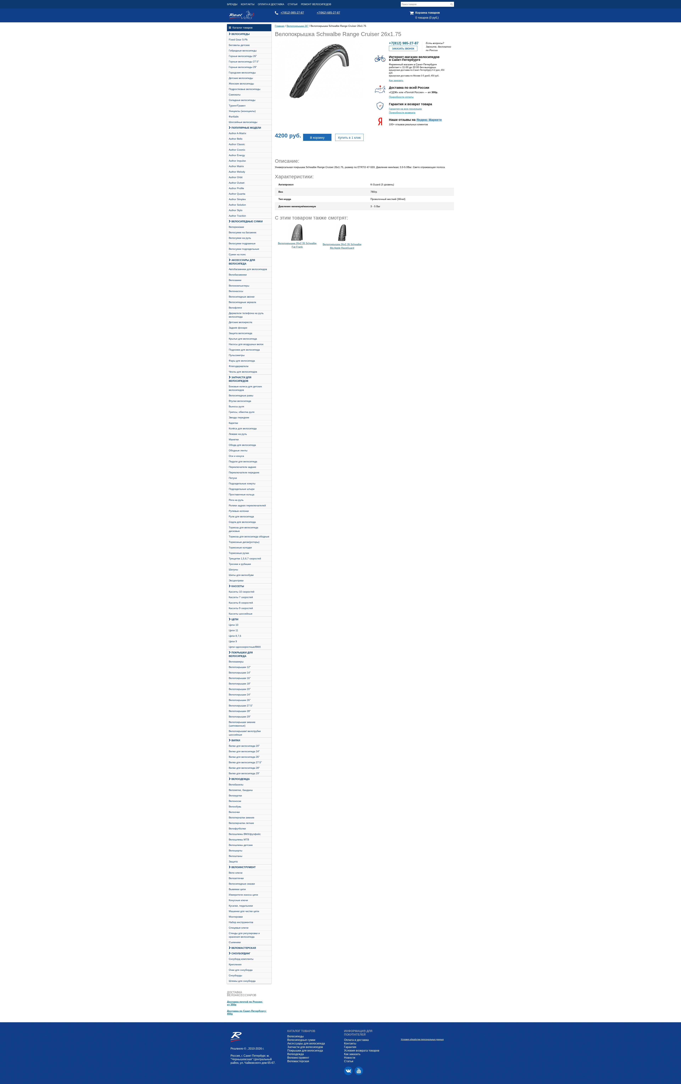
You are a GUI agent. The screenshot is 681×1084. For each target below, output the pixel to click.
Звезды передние (239, 417)
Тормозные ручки (239, 553)
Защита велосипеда (240, 333)
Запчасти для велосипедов (240, 379)
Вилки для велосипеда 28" (244, 767)
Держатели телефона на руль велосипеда (246, 315)
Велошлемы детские (241, 845)
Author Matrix (236, 166)
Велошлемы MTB (239, 839)
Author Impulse (237, 160)
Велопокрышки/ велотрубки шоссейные (245, 733)
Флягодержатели (238, 366)
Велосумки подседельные (244, 248)
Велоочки (234, 812)
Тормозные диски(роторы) (244, 542)
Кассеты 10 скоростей (241, 591)
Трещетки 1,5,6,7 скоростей (245, 558)
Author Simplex (237, 199)
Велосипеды (240, 34)
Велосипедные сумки (247, 221)
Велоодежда (240, 779)
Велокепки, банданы (241, 790)
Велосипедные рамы (241, 395)
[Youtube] (359, 1071)
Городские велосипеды (242, 72)
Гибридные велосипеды (243, 50)
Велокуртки (235, 795)
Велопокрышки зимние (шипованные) (242, 724)
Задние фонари (238, 327)
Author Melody (237, 171)
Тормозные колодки (240, 547)
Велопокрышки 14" (240, 672)
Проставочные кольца (241, 494)
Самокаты (234, 94)
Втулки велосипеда (240, 401)
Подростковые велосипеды (244, 89)
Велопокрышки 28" (240, 711)
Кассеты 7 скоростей (241, 597)
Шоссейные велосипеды (243, 122)
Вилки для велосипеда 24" (244, 751)
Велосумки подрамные (242, 243)
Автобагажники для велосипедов (248, 269)
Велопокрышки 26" (240, 700)
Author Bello (235, 138)
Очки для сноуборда (241, 970)
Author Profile (236, 188)
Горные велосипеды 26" (243, 56)
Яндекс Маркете (429, 120)
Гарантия (350, 1047)
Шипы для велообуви (241, 575)
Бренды (232, 4)
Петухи (233, 478)
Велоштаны (235, 856)
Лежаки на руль (238, 434)
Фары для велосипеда (242, 360)
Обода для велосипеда (242, 445)
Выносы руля (236, 406)
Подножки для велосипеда (244, 349)
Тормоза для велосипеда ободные (249, 536)
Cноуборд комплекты (241, 959)
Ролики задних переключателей (247, 505)
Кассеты (237, 586)
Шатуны (233, 569)
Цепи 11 (233, 630)
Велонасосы (236, 291)
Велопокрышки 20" (240, 689)
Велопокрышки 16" (240, 678)
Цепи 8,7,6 (235, 635)
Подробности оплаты (401, 96)
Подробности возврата (402, 112)
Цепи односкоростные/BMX (245, 646)
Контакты (247, 4)
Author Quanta (237, 193)
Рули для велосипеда (241, 516)
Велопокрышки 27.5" (241, 705)
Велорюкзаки (236, 226)
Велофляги (235, 307)
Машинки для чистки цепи (244, 911)
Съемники (235, 942)
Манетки (234, 439)
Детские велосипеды (241, 78)
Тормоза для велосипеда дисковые (243, 529)
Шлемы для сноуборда (242, 981)
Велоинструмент (243, 867)
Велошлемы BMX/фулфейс (245, 834)
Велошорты (235, 850)
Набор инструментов (241, 922)
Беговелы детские (239, 45)
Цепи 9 (233, 641)
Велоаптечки (236, 878)
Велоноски (235, 801)
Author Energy (237, 155)
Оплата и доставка (271, 4)
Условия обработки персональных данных (422, 1039)
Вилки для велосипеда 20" (244, 745)
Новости (349, 1057)
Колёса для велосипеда (243, 428)
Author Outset (236, 182)
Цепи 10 (233, 624)
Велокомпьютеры (239, 285)
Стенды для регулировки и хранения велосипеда (244, 935)
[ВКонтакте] (348, 1071)
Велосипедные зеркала (242, 302)
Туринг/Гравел (237, 105)
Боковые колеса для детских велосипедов (245, 388)
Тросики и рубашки (240, 564)
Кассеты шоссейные (240, 613)
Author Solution (237, 204)
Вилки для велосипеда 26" (244, 756)
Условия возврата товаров (361, 1050)
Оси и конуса (236, 456)
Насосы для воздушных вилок (246, 344)
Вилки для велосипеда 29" (244, 773)
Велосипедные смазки (242, 883)
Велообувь (235, 806)
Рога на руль (236, 500)
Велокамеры (236, 661)
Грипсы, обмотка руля (241, 412)
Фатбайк (234, 116)
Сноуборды (235, 975)
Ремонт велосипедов (316, 4)
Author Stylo (235, 210)
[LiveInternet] (403, 1033)
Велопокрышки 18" (240, 683)
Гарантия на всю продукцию (405, 108)
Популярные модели (246, 127)
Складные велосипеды (242, 100)
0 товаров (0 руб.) (427, 17)
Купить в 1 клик (349, 137)
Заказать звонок (403, 48)
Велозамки (235, 280)
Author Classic (237, 144)
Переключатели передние (244, 472)
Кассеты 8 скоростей (241, 602)
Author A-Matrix (237, 133)
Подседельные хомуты (242, 483)
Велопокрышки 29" (240, 716)
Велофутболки (237, 828)
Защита (233, 861)
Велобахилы (236, 784)
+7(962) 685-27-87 (328, 12)
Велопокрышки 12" (240, 667)
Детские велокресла (240, 322)
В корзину (317, 137)
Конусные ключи (238, 900)
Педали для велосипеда (243, 461)
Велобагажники (238, 274)
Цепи (234, 619)
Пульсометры (237, 355)
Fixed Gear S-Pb (238, 39)
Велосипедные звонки (241, 296)
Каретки (233, 423)
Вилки (235, 740)
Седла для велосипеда (242, 522)
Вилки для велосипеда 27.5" (245, 762)
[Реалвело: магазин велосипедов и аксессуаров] (241, 18)
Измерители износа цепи (243, 894)
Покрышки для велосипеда (241, 654)
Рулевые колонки (239, 511)
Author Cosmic (237, 149)
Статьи (292, 4)
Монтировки (236, 916)
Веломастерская (243, 948)
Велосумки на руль (240, 237)
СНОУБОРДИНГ (240, 953)
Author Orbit (235, 177)
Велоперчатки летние (241, 823)
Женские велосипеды (241, 83)
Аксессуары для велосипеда (242, 262)
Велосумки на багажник (242, 232)
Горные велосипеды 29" (243, 67)
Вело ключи (235, 872)
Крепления (235, 964)
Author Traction (237, 215)
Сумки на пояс (237, 254)
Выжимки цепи (237, 889)
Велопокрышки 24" (240, 694)
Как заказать (396, 80)
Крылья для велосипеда (243, 338)
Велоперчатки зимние (241, 817)
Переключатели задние (242, 467)
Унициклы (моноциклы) (242, 111)
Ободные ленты (238, 450)
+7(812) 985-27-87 (292, 12)
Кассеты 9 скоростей (241, 608)
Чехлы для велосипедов (243, 371)
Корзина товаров (427, 12)
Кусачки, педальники (241, 905)
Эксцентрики (236, 580)
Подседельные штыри (241, 489)
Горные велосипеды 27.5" (244, 61)
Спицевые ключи (238, 927)
